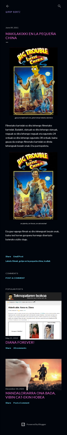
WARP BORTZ (12, 11)
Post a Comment (15, 278)
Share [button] (8, 256)
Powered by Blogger (36, 424)
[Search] (59, 5)
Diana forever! (19, 342)
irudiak (47, 261)
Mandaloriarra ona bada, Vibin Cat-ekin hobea (30, 395)
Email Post (18, 256)
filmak (15, 261)
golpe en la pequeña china (31, 261)
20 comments (19, 348)
